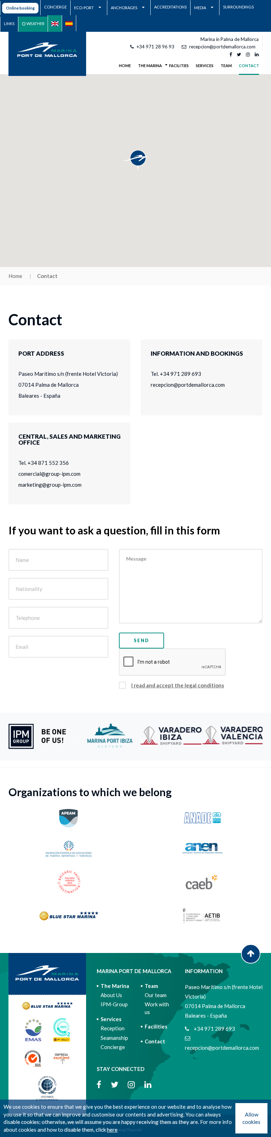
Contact (155, 1041)
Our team (156, 995)
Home (125, 65)
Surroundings (238, 7)
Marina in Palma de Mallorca (229, 39)
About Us (111, 995)
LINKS (9, 23)
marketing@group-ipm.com (50, 484)
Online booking (20, 8)
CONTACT (249, 65)
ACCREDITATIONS (170, 7)
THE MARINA (150, 65)
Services (111, 1019)
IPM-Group (114, 1004)
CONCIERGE (55, 7)
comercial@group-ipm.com (49, 473)
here (112, 1129)
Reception (113, 1028)
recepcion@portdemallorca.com (222, 46)
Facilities (156, 1026)
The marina (115, 986)
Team (151, 986)
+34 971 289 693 (180, 374)
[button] (135, 160)
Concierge (113, 1047)
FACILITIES (179, 65)
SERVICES (204, 65)
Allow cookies (251, 1118)
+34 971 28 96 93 (155, 46)
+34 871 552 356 (48, 463)
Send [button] (141, 640)
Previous (73, 736)
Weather (35, 23)
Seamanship (114, 1038)
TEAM (226, 65)
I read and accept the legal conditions (177, 685)
